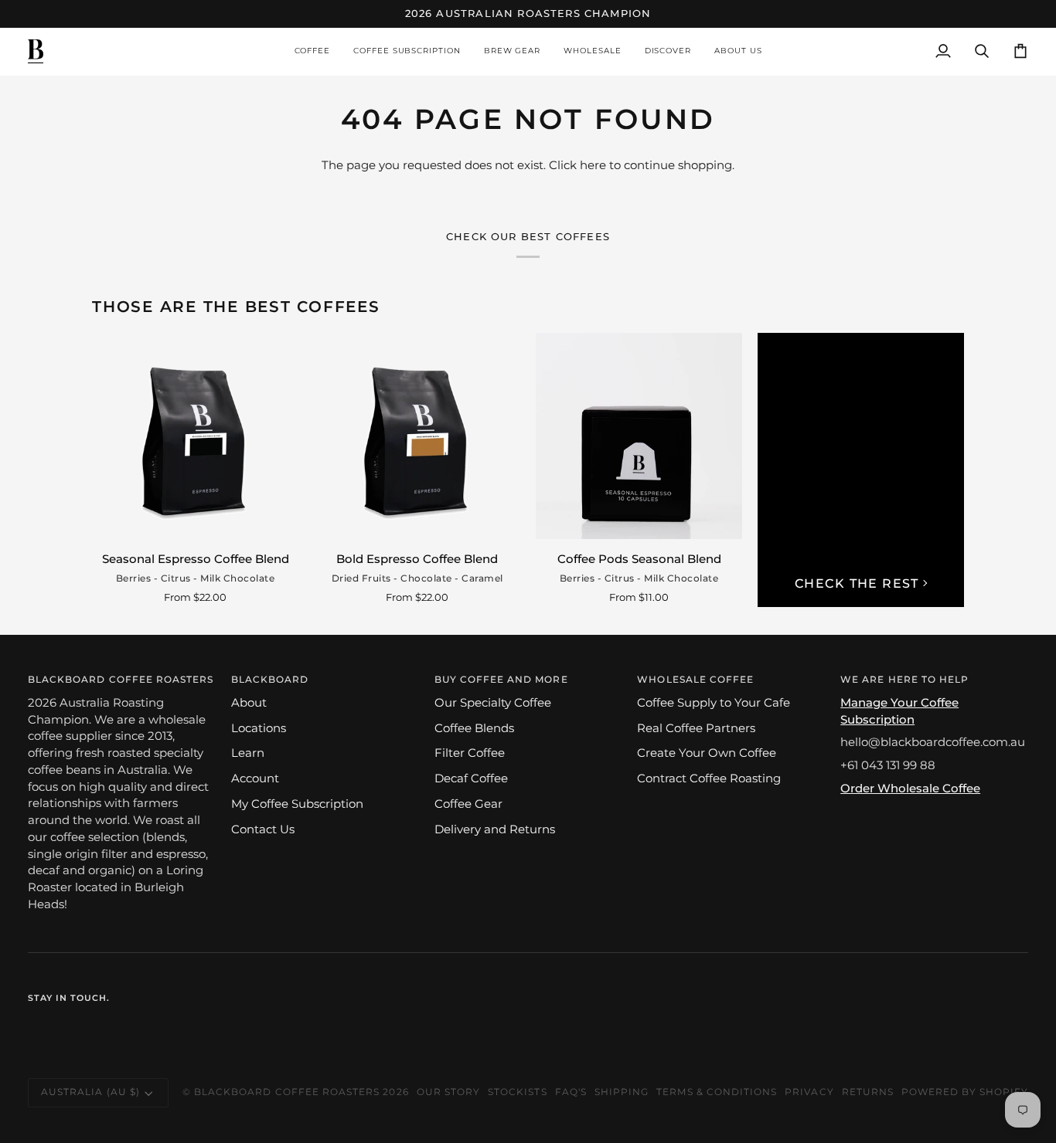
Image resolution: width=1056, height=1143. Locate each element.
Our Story (448, 1092)
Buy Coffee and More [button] (501, 679)
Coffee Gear (468, 804)
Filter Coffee (469, 753)
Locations (258, 728)
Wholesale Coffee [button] (695, 679)
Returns (868, 1092)
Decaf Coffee (471, 778)
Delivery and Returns (494, 829)
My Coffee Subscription (297, 804)
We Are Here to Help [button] (904, 679)
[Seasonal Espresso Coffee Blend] (195, 436)
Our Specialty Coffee (492, 703)
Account (255, 778)
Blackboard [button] (270, 679)
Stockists (517, 1092)
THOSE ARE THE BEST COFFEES (236, 306)
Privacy (809, 1092)
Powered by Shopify (964, 1092)
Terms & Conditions (716, 1092)
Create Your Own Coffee (706, 753)
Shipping (621, 1092)
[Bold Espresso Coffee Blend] (417, 436)
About (249, 703)
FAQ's (571, 1092)
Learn (247, 753)
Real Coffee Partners (696, 728)
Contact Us (263, 829)
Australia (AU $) (90, 1092)
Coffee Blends (474, 728)
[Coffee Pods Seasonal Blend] (639, 436)
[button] (312, 51)
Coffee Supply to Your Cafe (713, 703)
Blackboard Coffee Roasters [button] (120, 679)
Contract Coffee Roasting (709, 778)
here (593, 165)
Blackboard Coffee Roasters (287, 1092)
